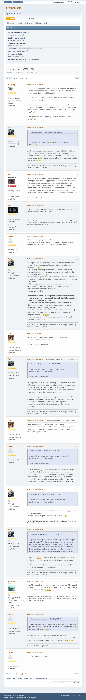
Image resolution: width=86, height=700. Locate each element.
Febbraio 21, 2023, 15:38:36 (35, 420)
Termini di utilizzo (70, 695)
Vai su (8, 674)
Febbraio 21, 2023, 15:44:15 (35, 530)
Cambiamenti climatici (16, 38)
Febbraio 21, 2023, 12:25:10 (35, 84)
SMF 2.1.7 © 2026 (9, 695)
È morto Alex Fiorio (15, 54)
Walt (10, 127)
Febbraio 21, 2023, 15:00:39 (35, 236)
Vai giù (8, 78)
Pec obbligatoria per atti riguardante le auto (24, 60)
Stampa (77, 78)
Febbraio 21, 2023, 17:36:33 (35, 652)
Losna (10, 236)
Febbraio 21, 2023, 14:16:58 (35, 205)
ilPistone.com (13, 7)
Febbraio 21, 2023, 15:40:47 (35, 490)
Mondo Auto (11, 51)
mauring (11, 84)
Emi (9, 205)
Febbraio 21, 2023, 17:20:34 (35, 581)
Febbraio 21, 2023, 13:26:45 (35, 127)
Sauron (11, 614)
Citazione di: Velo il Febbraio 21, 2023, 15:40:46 (44, 534)
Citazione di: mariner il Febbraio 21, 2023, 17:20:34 (45, 619)
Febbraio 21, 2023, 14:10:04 (35, 174)
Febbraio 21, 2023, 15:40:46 (35, 446)
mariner (11, 581)
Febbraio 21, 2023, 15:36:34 (35, 359)
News (9, 56)
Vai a (51, 683)
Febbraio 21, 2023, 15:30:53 (35, 333)
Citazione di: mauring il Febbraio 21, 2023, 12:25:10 (46, 132)
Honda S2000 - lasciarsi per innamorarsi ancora (25, 49)
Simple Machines (19, 695)
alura (10, 174)
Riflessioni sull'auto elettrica (18, 33)
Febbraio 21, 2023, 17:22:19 (35, 614)
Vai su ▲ (79, 695)
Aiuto (62, 695)
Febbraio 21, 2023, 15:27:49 (35, 259)
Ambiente (11, 35)
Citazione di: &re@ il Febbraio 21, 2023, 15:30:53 (45, 364)
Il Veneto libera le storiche (17, 43)
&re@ (10, 333)
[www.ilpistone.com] (8, 194)
